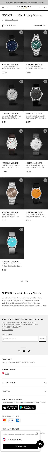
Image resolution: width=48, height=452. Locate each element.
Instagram (19, 351)
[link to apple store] (10, 407)
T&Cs (8, 326)
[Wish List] (7, 8)
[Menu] (3, 7)
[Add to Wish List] (21, 32)
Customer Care (31, 362)
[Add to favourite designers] (3, 20)
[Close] (37, 433)
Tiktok (29, 351)
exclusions (15, 326)
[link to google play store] (27, 407)
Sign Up (42, 339)
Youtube (24, 351)
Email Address (7, 334)
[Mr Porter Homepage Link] (24, 7)
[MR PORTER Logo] (10, 429)
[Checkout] (44, 8)
